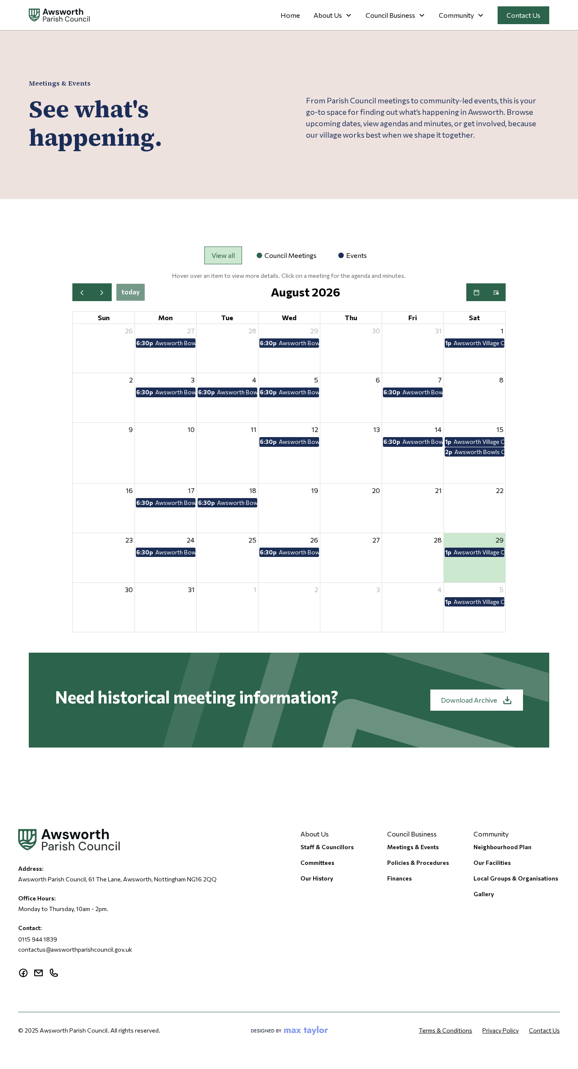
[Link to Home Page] (59, 14)
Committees (317, 862)
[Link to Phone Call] (54, 973)
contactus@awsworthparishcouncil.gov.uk (75, 949)
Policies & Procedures (418, 862)
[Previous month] (82, 292)
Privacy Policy (500, 1030)
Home (290, 15)
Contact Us (523, 15)
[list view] (496, 292)
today (130, 292)
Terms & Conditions (445, 1030)
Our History (316, 878)
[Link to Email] (38, 973)
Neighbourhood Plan (502, 846)
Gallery (483, 893)
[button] (333, 15)
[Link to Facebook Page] (23, 973)
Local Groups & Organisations (515, 878)
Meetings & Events (413, 846)
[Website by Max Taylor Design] (290, 1030)
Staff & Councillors (327, 846)
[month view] (476, 292)
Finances (399, 878)
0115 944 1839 (37, 939)
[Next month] (102, 292)
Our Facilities (492, 862)
